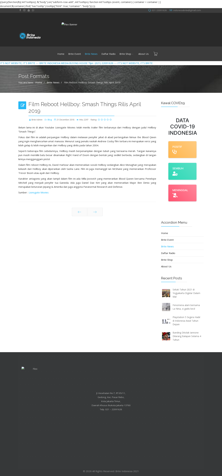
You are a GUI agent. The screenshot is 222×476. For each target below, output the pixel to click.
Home (60, 53)
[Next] (95, 212)
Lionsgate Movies (39, 192)
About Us (143, 53)
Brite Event (74, 53)
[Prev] (79, 212)
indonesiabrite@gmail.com (187, 10)
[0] (155, 53)
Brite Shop (125, 53)
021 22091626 (159, 10)
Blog (50, 119)
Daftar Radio (108, 53)
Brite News (91, 53)
